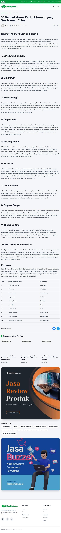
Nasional (45, 509)
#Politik (15, 426)
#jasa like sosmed (18, 430)
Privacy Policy (25, 515)
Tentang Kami (25, 517)
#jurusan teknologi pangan (31, 430)
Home (23, 509)
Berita (23, 512)
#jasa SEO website (53, 426)
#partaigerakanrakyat (26, 426)
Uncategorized (6, 13)
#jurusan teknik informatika (9, 433)
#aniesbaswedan (6, 430)
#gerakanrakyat (6, 426)
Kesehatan (45, 515)
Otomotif (45, 517)
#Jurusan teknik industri (40, 426)
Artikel (44, 520)
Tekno (44, 512)
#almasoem (44, 430)
